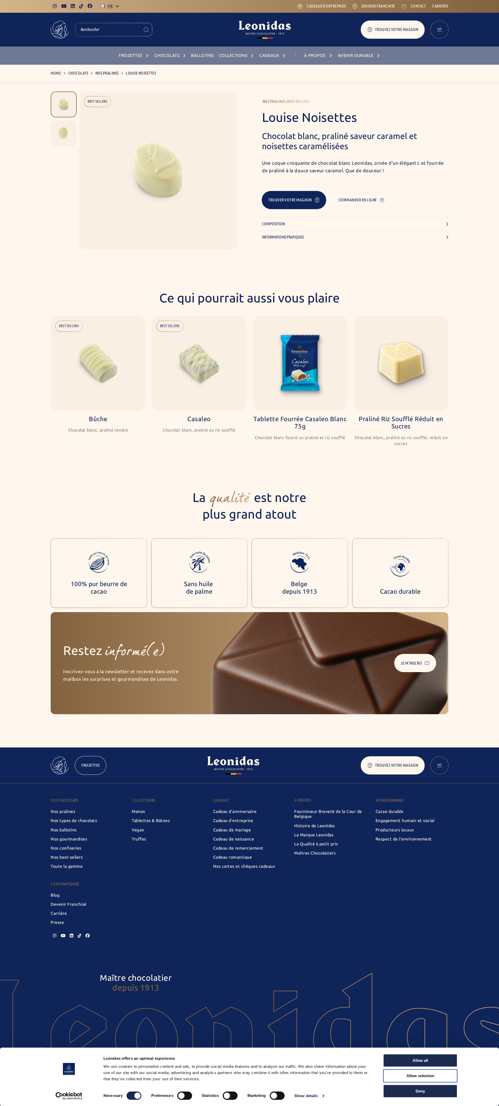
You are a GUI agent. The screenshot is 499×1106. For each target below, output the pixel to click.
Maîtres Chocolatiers (315, 853)
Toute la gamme (67, 866)
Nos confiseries (66, 848)
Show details (306, 1096)
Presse (57, 922)
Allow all (420, 1060)
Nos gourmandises (69, 839)
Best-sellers (298, 101)
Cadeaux (221, 800)
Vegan (138, 829)
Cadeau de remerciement (238, 848)
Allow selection (420, 1076)
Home (56, 73)
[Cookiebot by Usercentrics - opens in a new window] (69, 1096)
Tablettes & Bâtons (151, 820)
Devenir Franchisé (69, 904)
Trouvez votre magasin (396, 29)
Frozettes (90, 765)
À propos (302, 800)
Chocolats (78, 73)
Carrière (59, 913)
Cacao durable (390, 811)
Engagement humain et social (405, 820)
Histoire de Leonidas (314, 825)
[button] (64, 104)
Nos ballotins (64, 829)
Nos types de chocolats (74, 820)
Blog (55, 895)
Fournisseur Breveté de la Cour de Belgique (328, 814)
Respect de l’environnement (404, 839)
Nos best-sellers (67, 857)
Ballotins (202, 55)
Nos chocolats (64, 800)
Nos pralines (107, 73)
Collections (143, 800)
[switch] (184, 1095)
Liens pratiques (65, 884)
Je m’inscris (411, 663)
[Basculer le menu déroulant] (117, 6)
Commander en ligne (357, 199)
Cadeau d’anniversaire (235, 811)
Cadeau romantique (232, 857)
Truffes (139, 839)
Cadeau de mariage (232, 829)
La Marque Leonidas (313, 834)
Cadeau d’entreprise (233, 820)
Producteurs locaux (395, 829)
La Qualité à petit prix (316, 844)
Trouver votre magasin (290, 199)
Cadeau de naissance (233, 839)
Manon (138, 811)
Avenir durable (390, 800)
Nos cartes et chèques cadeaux (244, 866)
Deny (420, 1091)
